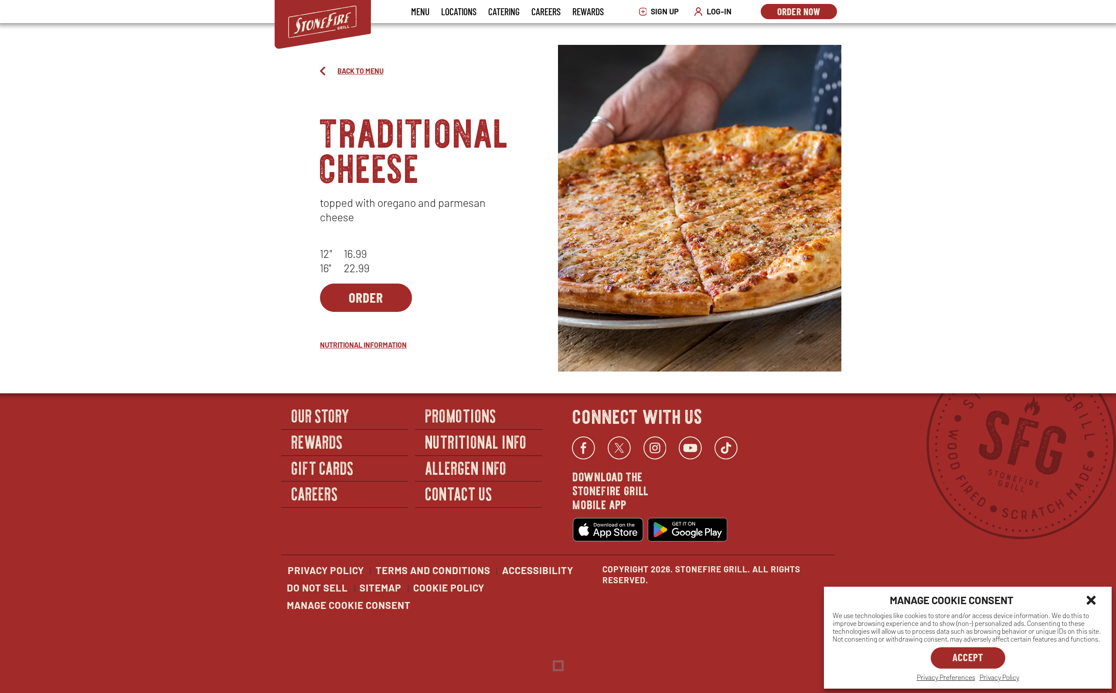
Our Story (321, 415)
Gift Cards (323, 467)
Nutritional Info (476, 441)
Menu (420, 11)
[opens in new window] (608, 529)
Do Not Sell (317, 587)
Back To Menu (360, 71)
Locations (458, 11)
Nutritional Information (363, 345)
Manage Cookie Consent (349, 605)
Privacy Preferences (946, 677)
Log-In (715, 12)
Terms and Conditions (433, 570)
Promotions (461, 415)
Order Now (807, 12)
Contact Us (458, 493)
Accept (968, 657)
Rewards (588, 11)
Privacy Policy (999, 677)
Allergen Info (466, 467)
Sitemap (380, 587)
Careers (546, 11)
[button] (1091, 600)
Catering (504, 11)
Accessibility (537, 570)
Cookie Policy (448, 587)
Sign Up (661, 12)
